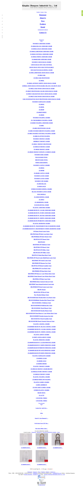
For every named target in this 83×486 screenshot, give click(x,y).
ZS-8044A (41, 168)
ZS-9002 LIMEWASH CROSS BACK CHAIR (41, 72)
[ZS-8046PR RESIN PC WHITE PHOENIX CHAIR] (26, 461)
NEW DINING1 (41, 194)
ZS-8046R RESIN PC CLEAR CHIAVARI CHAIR (41, 210)
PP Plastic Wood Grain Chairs (41, 231)
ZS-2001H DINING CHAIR (41, 197)
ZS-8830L (41, 107)
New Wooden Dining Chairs (41, 295)
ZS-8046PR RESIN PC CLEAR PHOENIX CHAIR (41, 342)
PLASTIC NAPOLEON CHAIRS (41, 355)
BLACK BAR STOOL (41, 157)
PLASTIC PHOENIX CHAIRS (41, 340)
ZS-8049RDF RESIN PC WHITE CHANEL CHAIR (41, 332)
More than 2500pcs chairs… (41, 428)
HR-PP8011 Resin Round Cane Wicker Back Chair (41, 276)
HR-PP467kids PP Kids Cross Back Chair (41, 234)
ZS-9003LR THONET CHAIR (41, 374)
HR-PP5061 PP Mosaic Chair (41, 247)
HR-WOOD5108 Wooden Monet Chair (41, 310)
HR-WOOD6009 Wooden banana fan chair (41, 316)
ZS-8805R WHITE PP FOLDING (41, 379)
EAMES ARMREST (41, 385)
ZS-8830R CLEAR (41, 358)
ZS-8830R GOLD (41, 361)
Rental (43, 27)
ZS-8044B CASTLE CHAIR (41, 173)
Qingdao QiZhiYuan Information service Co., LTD (54, 474)
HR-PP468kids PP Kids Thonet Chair (41, 236)
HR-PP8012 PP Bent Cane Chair (41, 279)
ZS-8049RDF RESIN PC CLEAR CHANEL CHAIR (41, 329)
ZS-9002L (41, 80)
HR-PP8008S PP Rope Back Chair (41, 271)
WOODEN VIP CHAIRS (41, 181)
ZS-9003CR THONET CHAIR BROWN (41, 369)
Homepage (42, 15)
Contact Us (42, 32)
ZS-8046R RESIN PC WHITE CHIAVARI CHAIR (41, 218)
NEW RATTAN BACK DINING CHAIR (41, 70)
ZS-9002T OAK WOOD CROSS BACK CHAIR (41, 96)
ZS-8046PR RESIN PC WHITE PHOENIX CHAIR (41, 345)
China (45, 12)
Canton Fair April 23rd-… (42, 408)
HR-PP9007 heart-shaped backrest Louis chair (41, 284)
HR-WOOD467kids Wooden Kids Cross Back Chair (41, 297)
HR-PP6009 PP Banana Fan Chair (41, 263)
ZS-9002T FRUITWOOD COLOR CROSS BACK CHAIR (41, 91)
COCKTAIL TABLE (41, 398)
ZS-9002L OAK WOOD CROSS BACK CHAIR (41, 88)
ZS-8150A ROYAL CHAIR (41, 205)
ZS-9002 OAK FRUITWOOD (42, 78)
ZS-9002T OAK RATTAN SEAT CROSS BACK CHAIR (41, 94)
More (41, 41)
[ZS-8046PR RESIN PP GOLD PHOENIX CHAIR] (42, 445)
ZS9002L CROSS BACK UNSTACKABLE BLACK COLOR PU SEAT (41, 86)
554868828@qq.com (57, 473)
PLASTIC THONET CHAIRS (41, 366)
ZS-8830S (41, 115)
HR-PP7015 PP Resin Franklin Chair (41, 265)
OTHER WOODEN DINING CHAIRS (41, 189)
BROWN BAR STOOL (41, 160)
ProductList (41, 39)
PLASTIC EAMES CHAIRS (41, 382)
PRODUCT (39, 432)
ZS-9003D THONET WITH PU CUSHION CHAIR (41, 152)
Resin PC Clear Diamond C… (41, 418)
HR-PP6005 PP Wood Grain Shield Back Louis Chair (41, 258)
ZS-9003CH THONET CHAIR (41, 146)
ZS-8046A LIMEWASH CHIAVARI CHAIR (41, 51)
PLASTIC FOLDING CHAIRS (41, 377)
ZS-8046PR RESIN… (26, 447)
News (43, 21)
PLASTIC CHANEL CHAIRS (41, 324)
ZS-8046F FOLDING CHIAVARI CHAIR (41, 123)
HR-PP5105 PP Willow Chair (41, 250)
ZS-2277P (41, 395)
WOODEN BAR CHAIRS (41, 154)
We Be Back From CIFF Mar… (41, 423)
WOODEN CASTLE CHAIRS (41, 165)
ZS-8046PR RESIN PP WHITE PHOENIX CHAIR (41, 353)
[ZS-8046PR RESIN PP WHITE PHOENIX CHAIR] (26, 445)
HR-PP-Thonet (41, 289)
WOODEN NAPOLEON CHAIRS (41, 101)
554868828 (35, 473)
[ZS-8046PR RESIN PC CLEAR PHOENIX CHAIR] (42, 461)
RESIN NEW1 (41, 392)
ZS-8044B (41, 170)
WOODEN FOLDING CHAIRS (41, 117)
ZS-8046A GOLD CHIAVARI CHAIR (41, 49)
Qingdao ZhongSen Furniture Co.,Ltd (32, 474)
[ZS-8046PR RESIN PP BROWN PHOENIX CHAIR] (58, 445)
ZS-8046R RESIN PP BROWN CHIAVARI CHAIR (41, 220)
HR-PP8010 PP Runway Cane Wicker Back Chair (41, 273)
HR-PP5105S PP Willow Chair (41, 252)
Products (43, 24)
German (42, 12)
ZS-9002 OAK (41, 75)
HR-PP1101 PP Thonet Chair (41, 239)
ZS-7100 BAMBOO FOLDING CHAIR (41, 120)
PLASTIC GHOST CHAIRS (41, 334)
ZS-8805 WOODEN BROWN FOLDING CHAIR (41, 131)
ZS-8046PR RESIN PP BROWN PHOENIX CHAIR (41, 348)
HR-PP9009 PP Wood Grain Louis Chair (42, 287)
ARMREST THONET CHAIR (41, 141)
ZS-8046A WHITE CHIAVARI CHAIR (41, 56)
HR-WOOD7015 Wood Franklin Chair (41, 318)
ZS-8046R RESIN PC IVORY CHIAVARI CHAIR (41, 213)
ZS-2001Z (41, 199)
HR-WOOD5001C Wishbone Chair (41, 302)
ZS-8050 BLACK (41, 183)
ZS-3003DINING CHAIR (41, 202)
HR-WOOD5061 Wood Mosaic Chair (41, 308)
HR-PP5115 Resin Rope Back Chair (41, 255)
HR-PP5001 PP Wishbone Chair (41, 244)
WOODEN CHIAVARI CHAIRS (41, 43)
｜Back (58, 432)
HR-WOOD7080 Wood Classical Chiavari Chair (41, 321)
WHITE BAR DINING (41, 162)
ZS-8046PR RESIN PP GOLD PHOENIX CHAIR (41, 350)
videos (41, 413)
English (38, 12)
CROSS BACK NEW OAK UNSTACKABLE (41, 67)
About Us (43, 18)
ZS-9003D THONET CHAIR (41, 149)
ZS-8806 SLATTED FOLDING (41, 136)
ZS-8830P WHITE (41, 112)
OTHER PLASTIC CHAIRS (41, 390)
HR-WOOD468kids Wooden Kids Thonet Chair (41, 300)
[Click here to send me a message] (41, 484)
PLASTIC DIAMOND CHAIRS (41, 223)
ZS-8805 (41, 125)
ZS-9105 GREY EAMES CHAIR (41, 387)
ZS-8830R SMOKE (41, 363)
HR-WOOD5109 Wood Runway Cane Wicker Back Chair (41, 313)
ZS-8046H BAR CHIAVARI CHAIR (41, 59)
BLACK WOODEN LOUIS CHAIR (41, 191)
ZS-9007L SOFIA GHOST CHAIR (41, 337)
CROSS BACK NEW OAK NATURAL (41, 64)
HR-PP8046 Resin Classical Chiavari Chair (41, 281)
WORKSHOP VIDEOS (43, 29)
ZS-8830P (41, 109)
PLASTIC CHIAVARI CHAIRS (41, 207)
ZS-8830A (41, 104)
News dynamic (41, 403)
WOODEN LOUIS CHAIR (41, 176)
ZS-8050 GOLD (41, 186)
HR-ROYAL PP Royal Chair (41, 292)
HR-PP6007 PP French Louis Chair (41, 260)
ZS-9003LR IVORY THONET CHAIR (41, 371)
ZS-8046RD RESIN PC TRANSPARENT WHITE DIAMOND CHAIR (41, 228)
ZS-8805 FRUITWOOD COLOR (41, 128)
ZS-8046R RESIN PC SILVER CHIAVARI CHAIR (41, 215)
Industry (47, 471)
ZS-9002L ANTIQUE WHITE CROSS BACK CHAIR (41, 83)
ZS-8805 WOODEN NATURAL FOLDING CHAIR (41, 133)
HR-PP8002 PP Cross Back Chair (41, 268)
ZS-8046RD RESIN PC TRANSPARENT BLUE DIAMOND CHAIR (41, 226)
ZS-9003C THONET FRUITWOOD (41, 144)
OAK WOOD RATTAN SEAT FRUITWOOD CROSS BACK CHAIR (41, 99)
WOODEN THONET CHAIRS (41, 138)
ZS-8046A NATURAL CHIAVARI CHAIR (41, 54)
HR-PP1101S (41, 242)
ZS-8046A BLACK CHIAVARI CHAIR (41, 46)
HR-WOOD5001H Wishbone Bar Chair (41, 305)
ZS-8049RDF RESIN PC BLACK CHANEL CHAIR (41, 326)
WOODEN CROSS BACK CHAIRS (41, 62)
